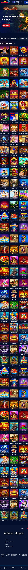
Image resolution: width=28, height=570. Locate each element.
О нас (6, 537)
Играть (4, 54)
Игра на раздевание (9, 546)
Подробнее (6, 25)
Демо (2, 46)
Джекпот (6, 548)
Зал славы (7, 544)
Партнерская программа (14, 554)
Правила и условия (2, 554)
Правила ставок (8, 554)
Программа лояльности (9, 541)
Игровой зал (7, 542)
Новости (6, 539)
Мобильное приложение (24, 554)
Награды (6, 549)
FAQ (19, 554)
